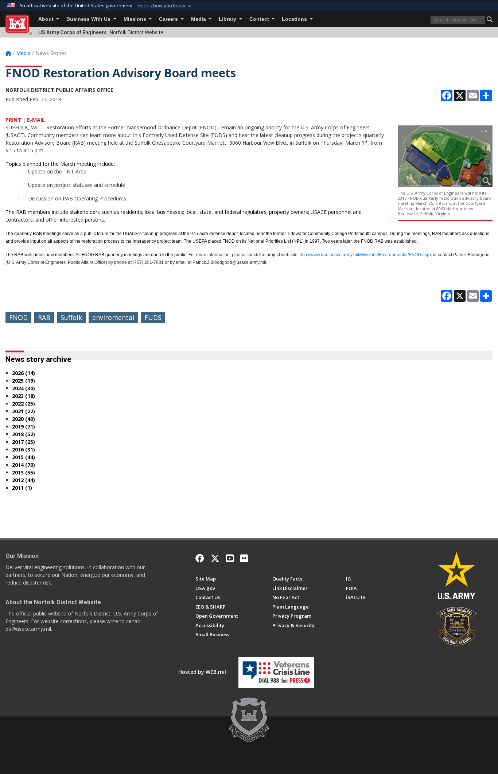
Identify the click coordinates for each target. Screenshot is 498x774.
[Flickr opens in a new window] (244, 558)
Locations (295, 19)
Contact (260, 19)
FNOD (18, 317)
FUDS (153, 317)
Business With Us (89, 19)
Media (199, 19)
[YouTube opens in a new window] (230, 558)
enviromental (113, 317)
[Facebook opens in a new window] (199, 558)
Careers (169, 19)
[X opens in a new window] (215, 558)
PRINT (13, 119)
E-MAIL (36, 119)
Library (228, 19)
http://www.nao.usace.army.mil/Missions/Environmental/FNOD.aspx (366, 254)
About (46, 19)
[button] (165, 5)
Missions (136, 19)
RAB (44, 317)
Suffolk (71, 317)
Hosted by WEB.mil (202, 671)
